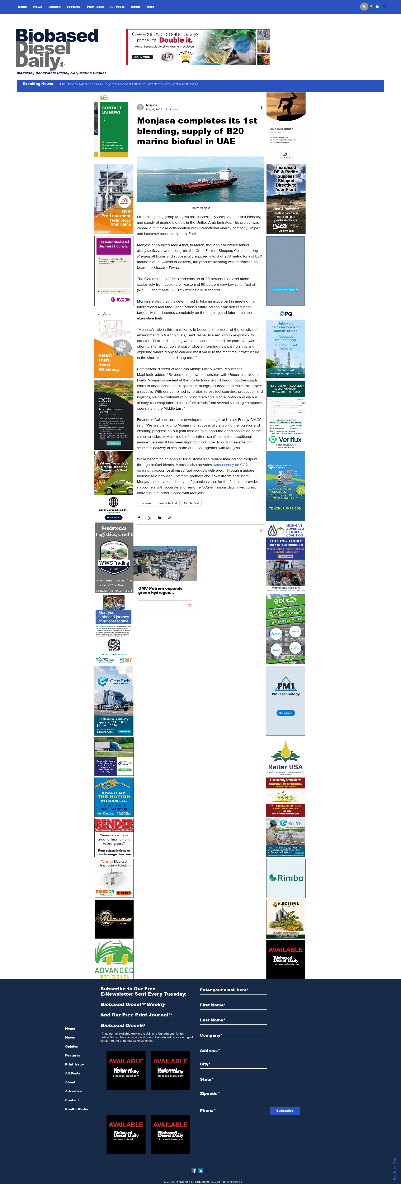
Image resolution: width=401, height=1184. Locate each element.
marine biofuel (168, 503)
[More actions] (261, 107)
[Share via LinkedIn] (159, 518)
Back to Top (394, 1169)
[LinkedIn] (377, 6)
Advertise (73, 1091)
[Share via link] (170, 518)
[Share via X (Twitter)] (149, 518)
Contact (72, 1100)
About (70, 1082)
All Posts (72, 1073)
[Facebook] (370, 6)
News (70, 1037)
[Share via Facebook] (139, 518)
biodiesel (145, 503)
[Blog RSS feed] (364, 7)
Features (72, 1055)
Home (70, 1028)
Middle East (191, 503)
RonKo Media (76, 1109)
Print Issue (74, 1064)
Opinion (71, 1046)
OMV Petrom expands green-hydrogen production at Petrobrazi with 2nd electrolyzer (163, 590)
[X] (384, 6)
